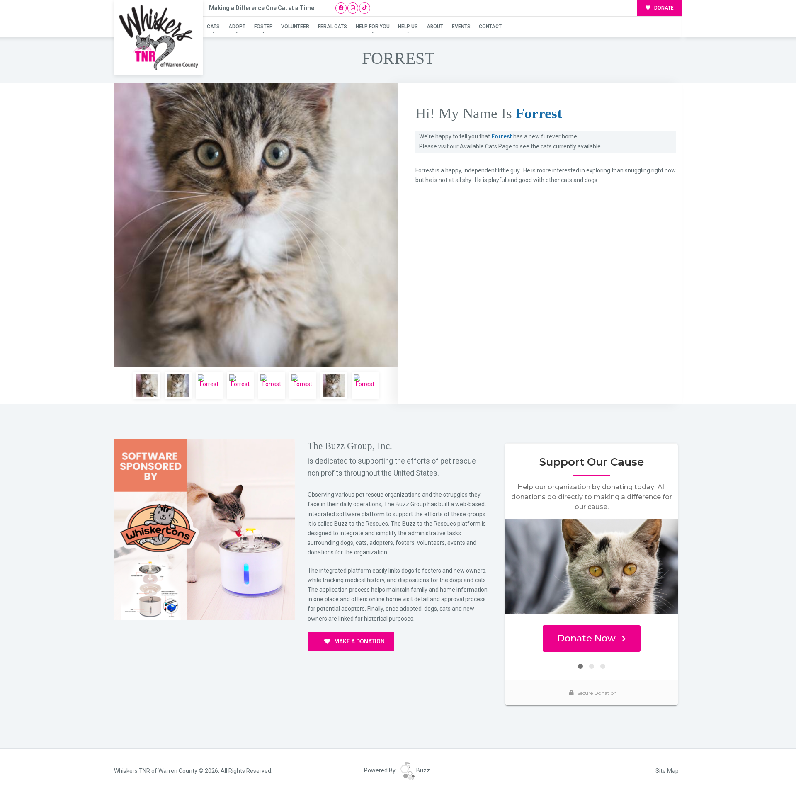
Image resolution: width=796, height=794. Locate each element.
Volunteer (295, 26)
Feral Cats (332, 26)
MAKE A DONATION (359, 641)
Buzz (422, 770)
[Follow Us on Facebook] (341, 8)
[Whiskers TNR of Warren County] (158, 37)
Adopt (236, 26)
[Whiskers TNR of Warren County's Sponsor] (204, 529)
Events (461, 26)
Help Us (408, 26)
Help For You (373, 26)
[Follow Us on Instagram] (353, 8)
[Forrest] (256, 225)
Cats (213, 26)
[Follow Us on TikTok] (364, 8)
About (435, 26)
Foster (263, 26)
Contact (490, 26)
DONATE (663, 8)
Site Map (667, 770)
